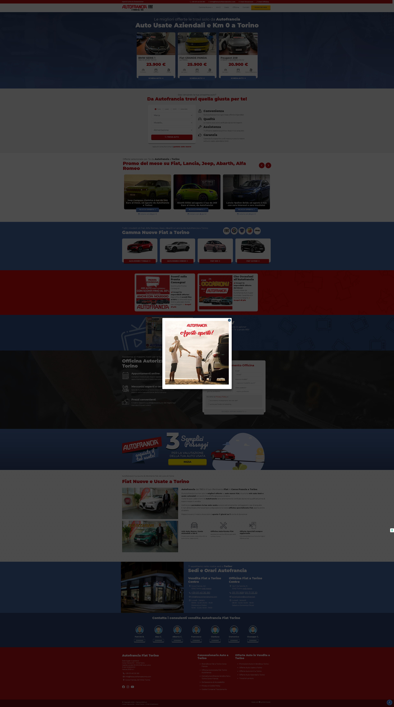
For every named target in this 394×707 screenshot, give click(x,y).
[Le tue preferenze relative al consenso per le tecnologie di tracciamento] (392, 530)
